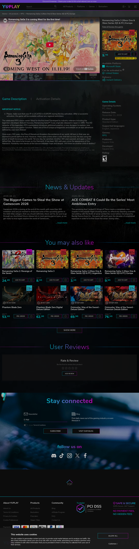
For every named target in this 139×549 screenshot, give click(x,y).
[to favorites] (134, 54)
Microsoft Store (113, 66)
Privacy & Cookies (10, 516)
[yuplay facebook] (85, 455)
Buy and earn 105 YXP (124, 58)
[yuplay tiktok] (61, 455)
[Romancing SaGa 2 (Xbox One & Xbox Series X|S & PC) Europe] (121, 259)
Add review (69, 374)
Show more (69, 330)
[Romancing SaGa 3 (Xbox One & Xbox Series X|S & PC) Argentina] (87, 259)
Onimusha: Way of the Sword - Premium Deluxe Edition (119, 308)
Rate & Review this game (112, 27)
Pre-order (21, 316)
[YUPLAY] (11, 6)
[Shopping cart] (129, 6)
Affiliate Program (58, 512)
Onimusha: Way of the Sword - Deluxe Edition (85, 308)
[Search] (55, 6)
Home (4, 14)
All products (13, 14)
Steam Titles (35, 520)
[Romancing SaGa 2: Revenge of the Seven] (18, 259)
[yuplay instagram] (69, 455)
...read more (61, 222)
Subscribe (55, 431)
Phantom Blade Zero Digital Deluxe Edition (49, 308)
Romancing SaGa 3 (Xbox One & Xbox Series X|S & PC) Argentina (86, 272)
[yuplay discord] (53, 455)
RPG (22, 14)
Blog (53, 508)
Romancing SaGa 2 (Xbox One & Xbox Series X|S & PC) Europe (120, 272)
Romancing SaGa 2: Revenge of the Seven (17, 272)
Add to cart (122, 54)
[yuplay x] (77, 455)
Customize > (112, 544)
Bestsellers (34, 512)
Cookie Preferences (10, 520)
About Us (7, 508)
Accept (37, 425)
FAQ (53, 516)
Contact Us (56, 520)
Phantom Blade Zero (12, 307)
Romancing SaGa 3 (45, 271)
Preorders (34, 516)
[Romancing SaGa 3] (52, 259)
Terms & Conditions (39, 425)
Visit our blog (86, 431)
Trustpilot (80, 503)
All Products (35, 508)
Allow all (113, 536)
